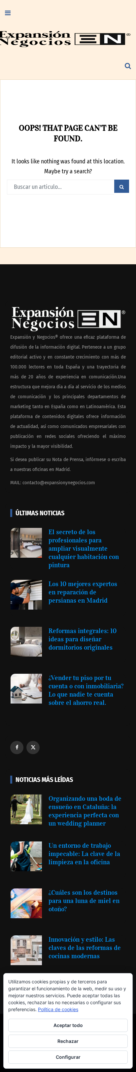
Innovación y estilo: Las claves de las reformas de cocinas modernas (85, 947)
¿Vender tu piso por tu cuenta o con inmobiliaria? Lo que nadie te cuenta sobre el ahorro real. (86, 690)
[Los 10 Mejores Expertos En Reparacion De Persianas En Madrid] (26, 595)
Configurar (68, 1057)
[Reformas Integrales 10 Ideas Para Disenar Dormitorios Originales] (26, 642)
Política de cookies (58, 1009)
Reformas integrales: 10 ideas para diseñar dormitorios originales (83, 639)
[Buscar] (128, 66)
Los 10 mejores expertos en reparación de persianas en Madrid (83, 592)
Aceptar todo (68, 1025)
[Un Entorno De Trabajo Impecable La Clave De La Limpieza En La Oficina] (26, 856)
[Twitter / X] (33, 747)
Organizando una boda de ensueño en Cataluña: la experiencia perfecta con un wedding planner (85, 810)
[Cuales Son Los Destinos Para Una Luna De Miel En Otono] (26, 903)
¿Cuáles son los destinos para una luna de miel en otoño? (84, 900)
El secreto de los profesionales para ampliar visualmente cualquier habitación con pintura (84, 548)
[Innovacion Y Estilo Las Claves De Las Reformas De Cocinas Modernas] (26, 950)
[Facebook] (16, 747)
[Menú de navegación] (8, 13)
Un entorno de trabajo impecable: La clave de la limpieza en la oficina (84, 853)
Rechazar (68, 1041)
